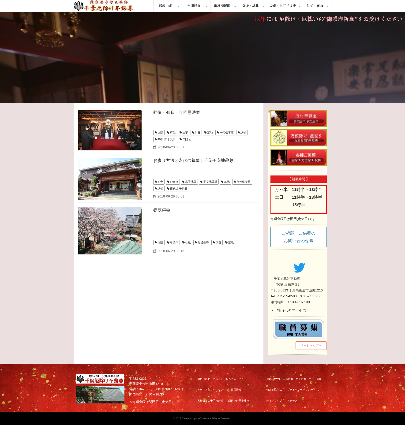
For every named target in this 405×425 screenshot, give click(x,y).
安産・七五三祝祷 (283, 5)
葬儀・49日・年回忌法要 (176, 112)
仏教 (188, 242)
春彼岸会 (161, 210)
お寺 (160, 181)
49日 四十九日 (167, 139)
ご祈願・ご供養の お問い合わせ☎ (301, 237)
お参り (174, 181)
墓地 (210, 132)
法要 (185, 132)
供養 (197, 132)
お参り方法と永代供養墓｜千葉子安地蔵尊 (193, 160)
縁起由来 (165, 5)
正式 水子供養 (179, 188)
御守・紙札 (250, 5)
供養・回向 (315, 5)
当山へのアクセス (292, 311)
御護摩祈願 (222, 5)
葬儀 (173, 132)
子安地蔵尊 (210, 181)
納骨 (243, 132)
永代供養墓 (227, 132)
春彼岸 (174, 242)
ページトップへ (311, 345)
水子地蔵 (190, 181)
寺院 (160, 132)
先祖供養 (203, 242)
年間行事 (193, 5)
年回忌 (186, 139)
